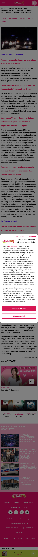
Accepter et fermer (19, 309)
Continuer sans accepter (26, 236)
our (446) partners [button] (13, 246)
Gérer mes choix (19, 316)
